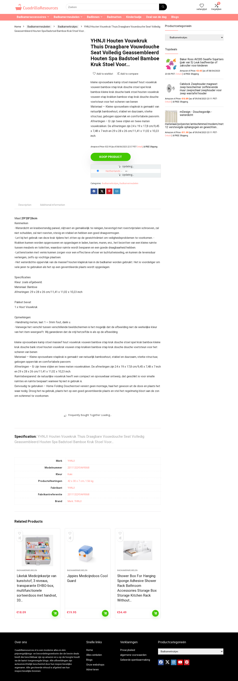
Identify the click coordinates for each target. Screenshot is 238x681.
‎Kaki (70, 474)
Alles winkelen (94, 655)
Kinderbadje (133, 17)
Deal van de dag (156, 17)
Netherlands (113, 171)
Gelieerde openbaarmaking (135, 659)
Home (17, 26)
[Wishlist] (202, 5)
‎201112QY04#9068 (78, 467)
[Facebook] (161, 662)
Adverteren (92, 669)
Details (140, 146)
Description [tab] (24, 204)
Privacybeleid (127, 650)
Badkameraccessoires (31, 17)
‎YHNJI (71, 460)
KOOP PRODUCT (110, 157)
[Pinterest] (186, 662)
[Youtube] (180, 662)
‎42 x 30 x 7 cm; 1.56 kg (80, 481)
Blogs (175, 17)
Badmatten (114, 17)
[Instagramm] (173, 662)
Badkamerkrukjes (68, 26)
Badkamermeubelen (66, 17)
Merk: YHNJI (75, 501)
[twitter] (167, 662)
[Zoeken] (163, 7)
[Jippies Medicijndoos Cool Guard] (87, 550)
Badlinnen (93, 17)
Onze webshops (95, 664)
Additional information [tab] (52, 204)
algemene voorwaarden (133, 655)
